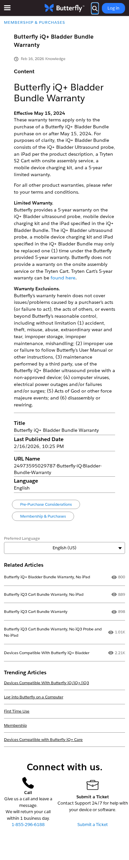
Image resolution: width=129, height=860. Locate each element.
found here (63, 278)
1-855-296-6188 (28, 824)
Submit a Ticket (92, 824)
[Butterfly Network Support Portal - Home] (64, 8)
